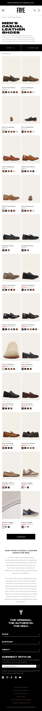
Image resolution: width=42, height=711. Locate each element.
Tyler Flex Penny (9, 87)
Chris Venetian (27, 87)
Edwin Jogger (27, 483)
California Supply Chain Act (21, 703)
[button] (3, 10)
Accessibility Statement (21, 690)
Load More (21, 536)
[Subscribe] (38, 666)
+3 (19, 92)
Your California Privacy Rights (21, 700)
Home (4, 17)
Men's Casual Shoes (14, 17)
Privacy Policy (21, 697)
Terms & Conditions (21, 693)
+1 (35, 92)
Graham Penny (8, 246)
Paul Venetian (27, 364)
